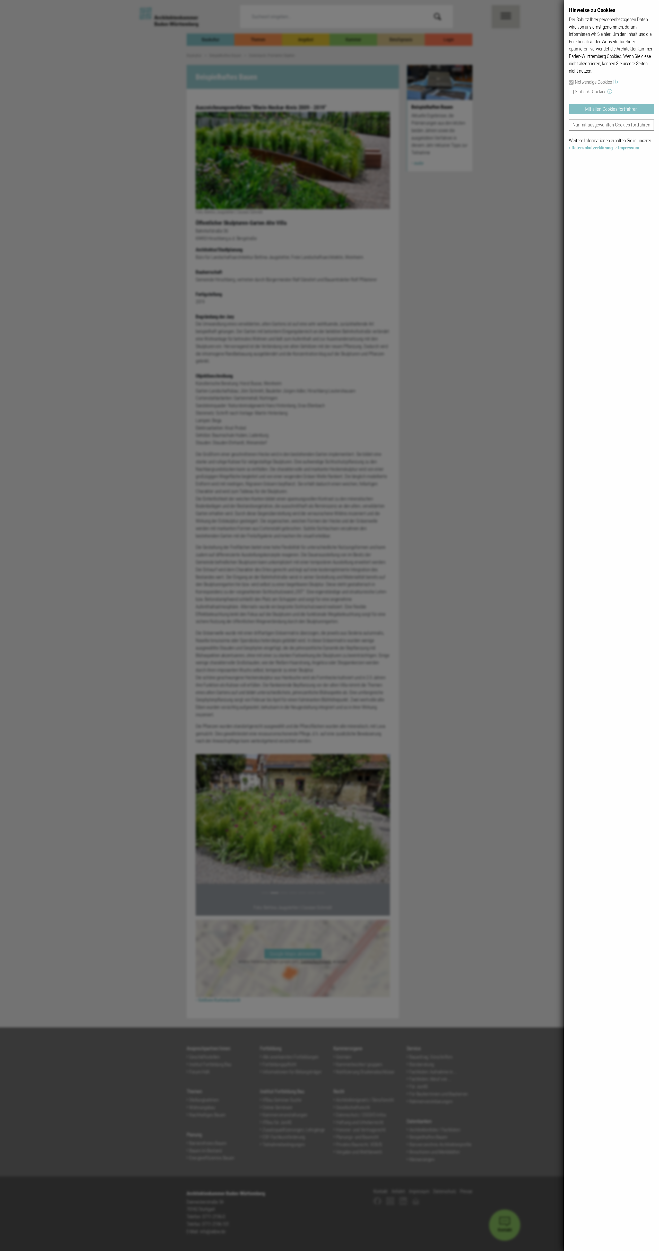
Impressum (628, 148)
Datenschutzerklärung (592, 148)
